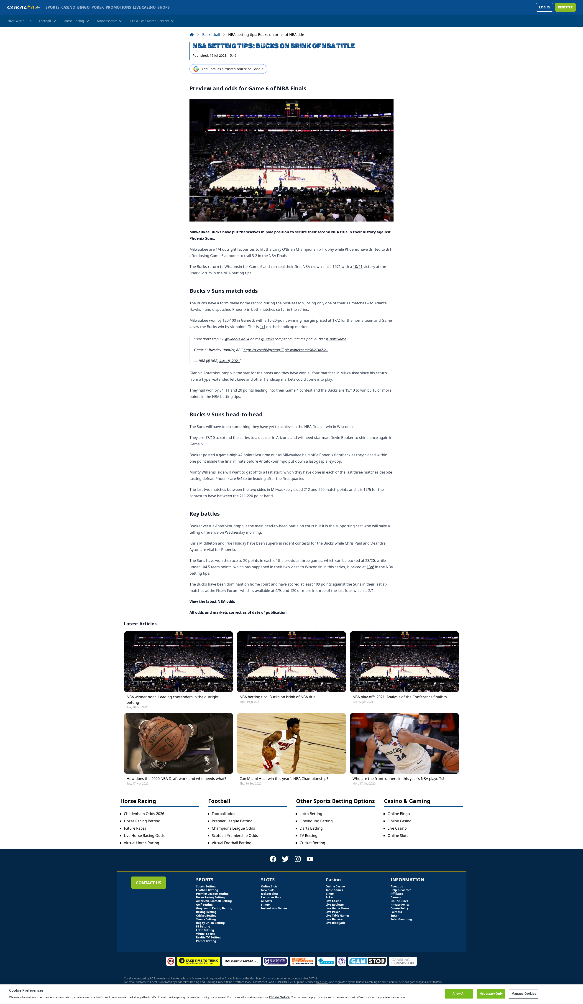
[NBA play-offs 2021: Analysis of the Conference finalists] (404, 661)
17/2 (336, 320)
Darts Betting (311, 828)
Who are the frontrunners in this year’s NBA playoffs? (398, 778)
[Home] (191, 34)
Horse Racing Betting (142, 820)
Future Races (135, 828)
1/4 (218, 249)
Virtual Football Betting (231, 842)
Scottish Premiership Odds (235, 835)
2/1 (371, 590)
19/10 (350, 390)
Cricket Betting (312, 842)
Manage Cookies (523, 993)
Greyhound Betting (316, 820)
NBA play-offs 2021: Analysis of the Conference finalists (400, 696)
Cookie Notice (279, 997)
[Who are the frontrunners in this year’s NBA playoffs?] (404, 743)
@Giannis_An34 (237, 338)
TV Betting (308, 835)
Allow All (459, 993)
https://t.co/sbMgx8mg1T (263, 349)
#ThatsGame (336, 338)
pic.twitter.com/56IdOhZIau (306, 349)
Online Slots (398, 835)
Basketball (211, 34)
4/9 (278, 590)
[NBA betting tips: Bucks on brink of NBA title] (291, 661)
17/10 (210, 437)
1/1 (262, 326)
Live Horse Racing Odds (144, 835)
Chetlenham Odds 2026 (144, 813)
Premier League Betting (232, 820)
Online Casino (400, 820)
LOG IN (544, 7)
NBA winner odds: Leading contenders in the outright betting (173, 699)
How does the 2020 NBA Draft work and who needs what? (176, 778)
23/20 (370, 560)
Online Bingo (399, 813)
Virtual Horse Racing (141, 842)
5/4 (239, 478)
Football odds (223, 813)
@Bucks (267, 338)
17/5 (367, 489)
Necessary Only (491, 993)
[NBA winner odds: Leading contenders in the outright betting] (178, 661)
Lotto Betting (311, 813)
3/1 (388, 249)
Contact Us (148, 882)
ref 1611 (322, 982)
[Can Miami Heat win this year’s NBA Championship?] (291, 743)
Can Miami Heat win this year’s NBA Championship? (284, 778)
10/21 (358, 266)
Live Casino (397, 828)
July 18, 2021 (229, 360)
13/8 (370, 566)
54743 (313, 978)
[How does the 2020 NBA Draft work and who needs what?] (178, 743)
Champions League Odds (233, 828)
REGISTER (565, 7)
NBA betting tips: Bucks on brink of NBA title (277, 696)
